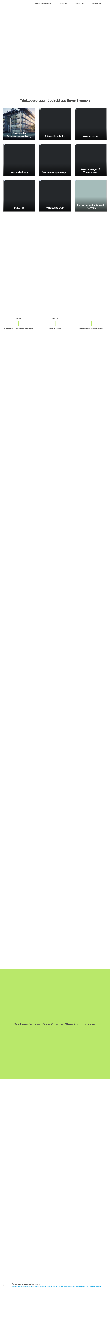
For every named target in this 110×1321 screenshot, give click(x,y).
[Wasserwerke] (91, 124)
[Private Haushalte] (55, 124)
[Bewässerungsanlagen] (55, 160)
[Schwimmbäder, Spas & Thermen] (91, 196)
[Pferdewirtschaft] (55, 196)
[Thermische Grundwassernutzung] (19, 124)
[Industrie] (19, 196)
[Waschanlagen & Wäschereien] (91, 160)
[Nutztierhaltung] (19, 160)
